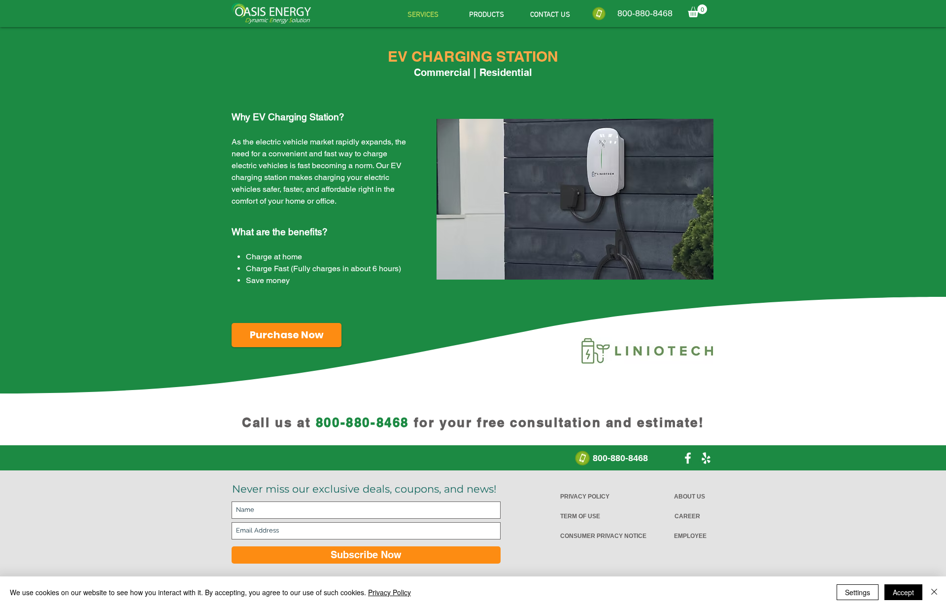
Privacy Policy (389, 592)
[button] (697, 10)
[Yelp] (706, 458)
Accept (903, 592)
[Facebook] (687, 458)
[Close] (934, 592)
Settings (857, 592)
